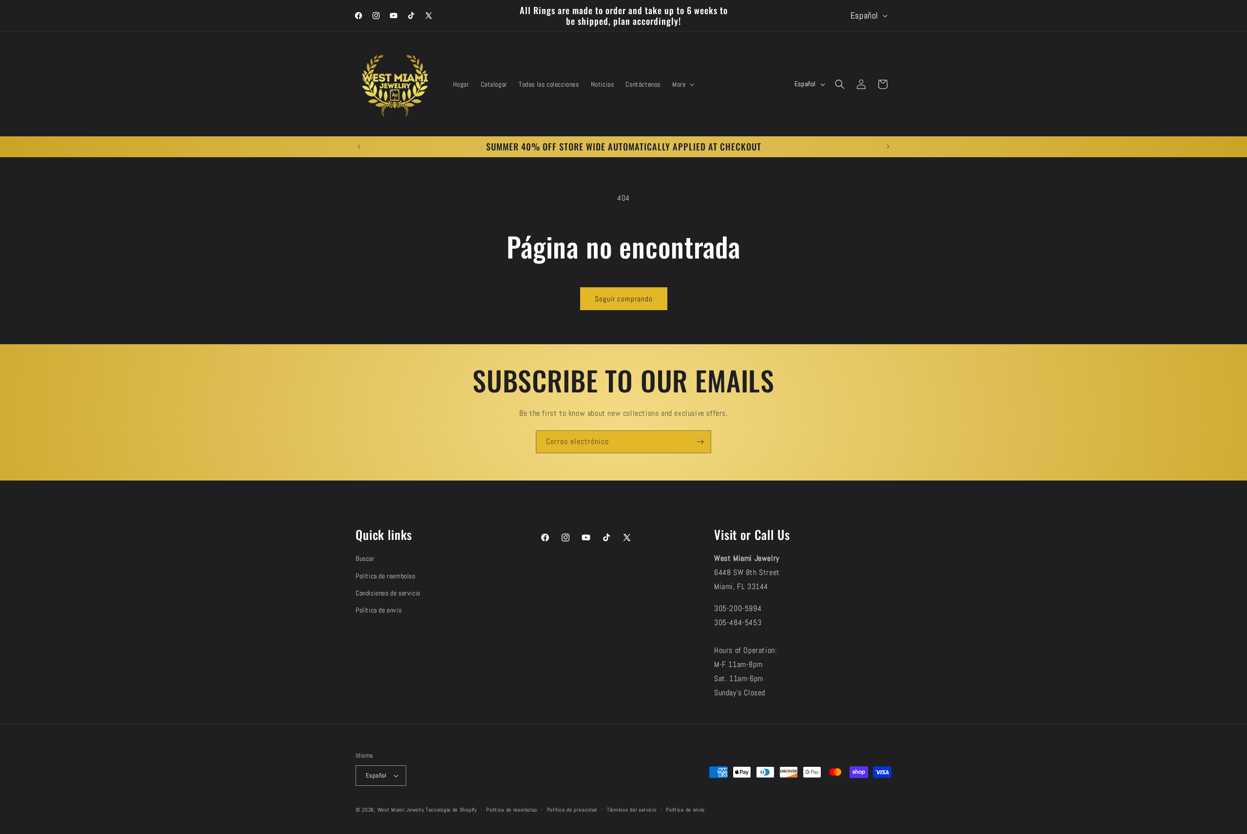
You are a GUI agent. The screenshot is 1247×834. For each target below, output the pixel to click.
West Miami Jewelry (401, 809)
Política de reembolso (386, 576)
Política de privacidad (572, 809)
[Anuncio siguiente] (888, 146)
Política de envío (378, 610)
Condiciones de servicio (388, 593)
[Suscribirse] (700, 441)
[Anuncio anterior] (359, 146)
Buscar (365, 558)
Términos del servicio (632, 809)
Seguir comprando (624, 298)
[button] (682, 84)
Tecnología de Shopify (451, 809)
